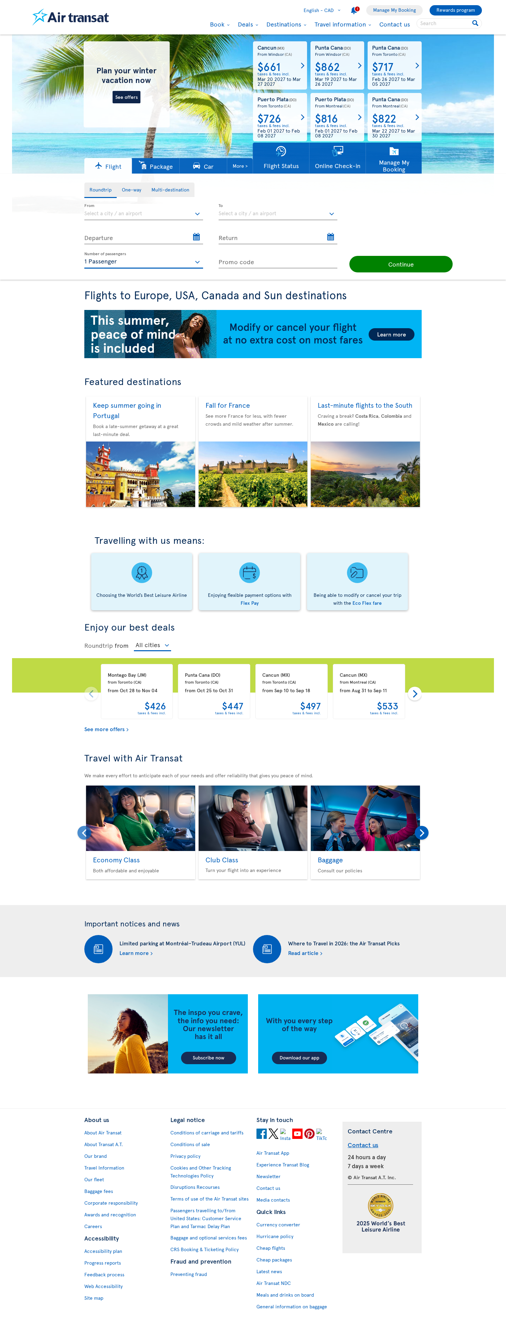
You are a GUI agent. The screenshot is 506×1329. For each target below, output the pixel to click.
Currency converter (278, 1224)
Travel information (339, 24)
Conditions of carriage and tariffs (206, 1132)
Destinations (283, 24)
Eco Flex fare (367, 603)
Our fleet (94, 1179)
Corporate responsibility (111, 1203)
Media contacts (273, 1199)
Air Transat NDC (273, 1283)
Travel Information (104, 1167)
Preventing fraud (188, 1274)
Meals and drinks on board (285, 1294)
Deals (244, 24)
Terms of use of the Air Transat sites (209, 1198)
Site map (93, 1298)
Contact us (394, 24)
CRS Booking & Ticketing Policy (204, 1249)
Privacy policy (185, 1156)
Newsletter (268, 1176)
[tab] (100, 190)
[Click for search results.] (476, 23)
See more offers (104, 729)
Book (216, 24)
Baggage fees (98, 1191)
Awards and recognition (110, 1214)
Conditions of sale (190, 1144)
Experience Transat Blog (282, 1164)
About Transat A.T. (103, 1144)
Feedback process (104, 1274)
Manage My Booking (394, 10)
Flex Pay (250, 603)
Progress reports (102, 1262)
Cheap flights (270, 1248)
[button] (108, 166)
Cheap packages (274, 1259)
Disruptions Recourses (195, 1187)
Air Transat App (272, 1153)
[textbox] (143, 212)
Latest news (269, 1271)
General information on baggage (291, 1306)
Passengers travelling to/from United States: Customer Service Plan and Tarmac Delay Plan (205, 1218)
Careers (93, 1226)
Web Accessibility (103, 1286)
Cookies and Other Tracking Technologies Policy (200, 1171)
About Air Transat (103, 1132)
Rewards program (455, 10)
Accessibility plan (103, 1251)
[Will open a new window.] (261, 1135)
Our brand (95, 1156)
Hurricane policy (274, 1236)
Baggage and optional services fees (208, 1237)
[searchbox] (449, 23)
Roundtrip (98, 645)
